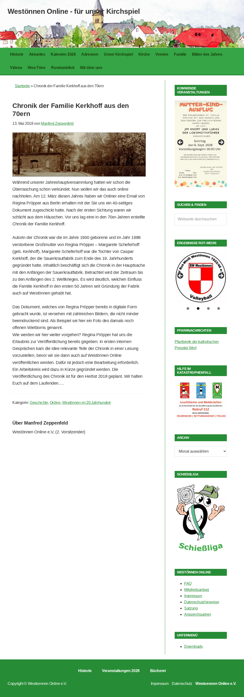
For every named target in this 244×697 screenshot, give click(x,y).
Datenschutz (182, 684)
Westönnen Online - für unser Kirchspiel (74, 11)
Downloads (193, 646)
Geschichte (39, 403)
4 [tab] (218, 308)
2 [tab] (198, 308)
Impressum (193, 596)
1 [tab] (188, 308)
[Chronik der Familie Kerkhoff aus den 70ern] (79, 175)
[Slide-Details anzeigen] (201, 144)
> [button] (220, 142)
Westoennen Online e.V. (47, 684)
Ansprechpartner (197, 614)
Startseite (22, 86)
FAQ (188, 583)
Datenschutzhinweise (201, 602)
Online (55, 403)
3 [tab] (208, 308)
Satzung (191, 608)
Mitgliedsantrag (196, 590)
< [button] (180, 142)
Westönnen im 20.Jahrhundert (86, 403)
